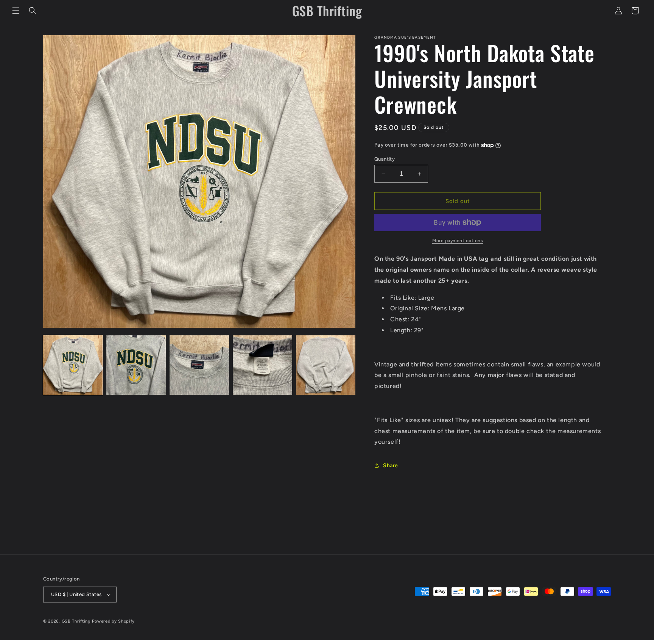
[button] (16, 10)
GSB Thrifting (77, 621)
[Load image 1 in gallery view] (73, 365)
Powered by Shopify (113, 621)
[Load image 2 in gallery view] (136, 365)
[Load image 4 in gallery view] (262, 365)
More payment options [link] (457, 240)
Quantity (384, 159)
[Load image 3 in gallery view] (199, 365)
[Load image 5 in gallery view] (325, 365)
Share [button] (390, 465)
